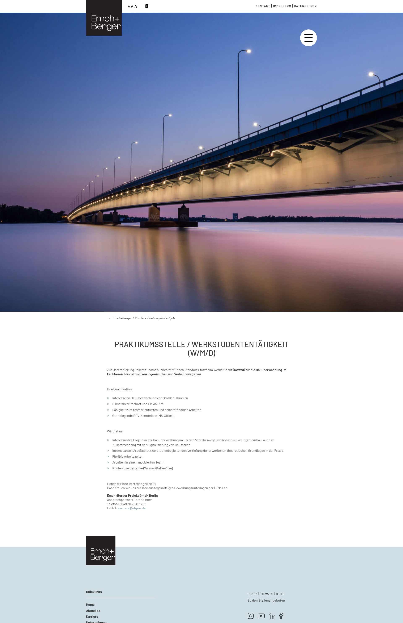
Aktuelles (93, 610)
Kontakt (263, 6)
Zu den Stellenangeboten (266, 600)
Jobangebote (158, 318)
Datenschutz (305, 6)
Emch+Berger (122, 318)
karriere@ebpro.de (132, 508)
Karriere (140, 318)
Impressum (282, 6)
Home (90, 604)
